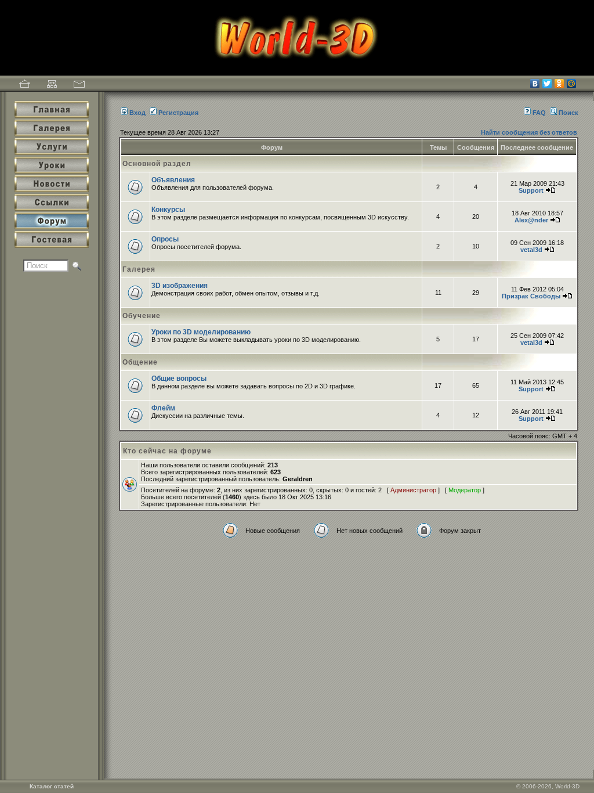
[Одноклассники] (559, 83)
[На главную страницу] (25, 86)
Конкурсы (168, 210)
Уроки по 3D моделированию (201, 332)
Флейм (163, 408)
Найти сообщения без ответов (529, 132)
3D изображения (179, 286)
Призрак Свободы (531, 296)
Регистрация (178, 112)
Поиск (568, 112)
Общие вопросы (179, 378)
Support (531, 190)
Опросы (165, 239)
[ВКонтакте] (535, 83)
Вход (137, 112)
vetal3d (531, 249)
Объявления (173, 180)
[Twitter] (547, 83)
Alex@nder (531, 220)
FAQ (539, 112)
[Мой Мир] (572, 83)
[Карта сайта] (51, 86)
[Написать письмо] (79, 86)
